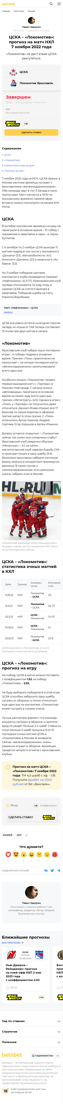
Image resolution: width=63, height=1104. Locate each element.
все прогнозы (11, 942)
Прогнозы (19, 11)
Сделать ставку (31, 132)
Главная (6, 11)
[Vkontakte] (45, 870)
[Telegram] (58, 870)
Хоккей (31, 11)
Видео (8, 312)
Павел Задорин (31, 27)
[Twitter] (52, 870)
